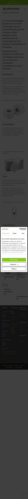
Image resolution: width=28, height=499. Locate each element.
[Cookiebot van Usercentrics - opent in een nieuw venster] (19, 229)
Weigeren (14, 268)
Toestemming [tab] (5, 233)
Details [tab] (14, 233)
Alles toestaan (14, 259)
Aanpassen (13, 264)
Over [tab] (23, 233)
